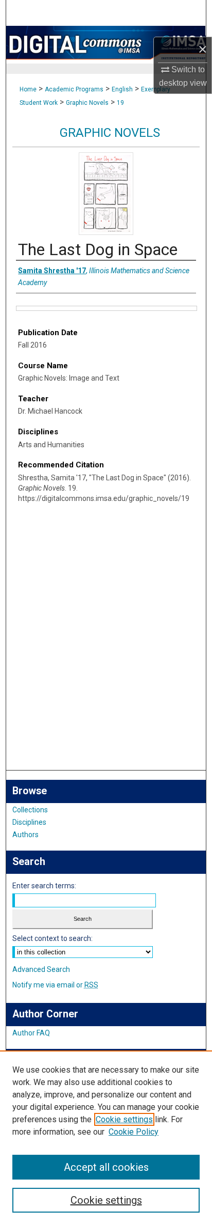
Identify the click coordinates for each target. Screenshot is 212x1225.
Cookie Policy (133, 1132)
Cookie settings (124, 1119)
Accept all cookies (106, 1167)
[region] (106, 1137)
